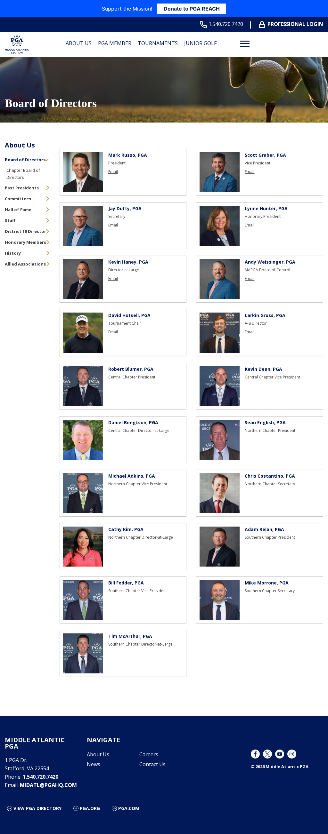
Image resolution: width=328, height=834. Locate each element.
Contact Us (152, 764)
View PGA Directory (37, 808)
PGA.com (128, 808)
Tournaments (158, 43)
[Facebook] (255, 754)
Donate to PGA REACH (192, 8)
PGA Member (114, 43)
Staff (10, 220)
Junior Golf (200, 43)
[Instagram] (291, 754)
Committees (18, 199)
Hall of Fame (18, 209)
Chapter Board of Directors (23, 173)
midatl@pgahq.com (48, 785)
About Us (79, 43)
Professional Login (295, 24)
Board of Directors (25, 160)
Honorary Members (25, 242)
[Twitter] (267, 754)
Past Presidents (22, 188)
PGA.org (90, 808)
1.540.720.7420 (226, 24)
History (13, 253)
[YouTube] (279, 754)
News (93, 764)
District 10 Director (25, 231)
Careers (148, 754)
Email (113, 171)
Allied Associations (25, 264)
